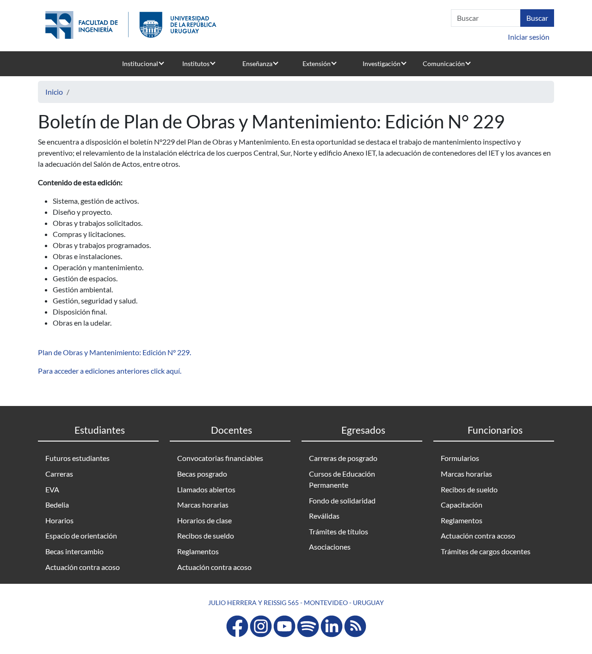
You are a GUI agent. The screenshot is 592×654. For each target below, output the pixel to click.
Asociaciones (330, 546)
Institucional (140, 63)
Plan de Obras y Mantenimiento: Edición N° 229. (114, 352)
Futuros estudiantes (77, 458)
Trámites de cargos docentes (485, 551)
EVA (52, 489)
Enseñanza (257, 63)
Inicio (54, 91)
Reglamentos (198, 551)
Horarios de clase (204, 520)
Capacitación (461, 504)
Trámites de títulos (338, 531)
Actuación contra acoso (82, 567)
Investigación (382, 63)
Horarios (59, 520)
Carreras (59, 473)
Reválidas (324, 515)
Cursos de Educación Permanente (342, 479)
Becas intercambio (74, 551)
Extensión (316, 63)
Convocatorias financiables (220, 458)
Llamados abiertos (206, 489)
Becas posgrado (202, 473)
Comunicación (444, 63)
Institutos (196, 63)
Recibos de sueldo (205, 535)
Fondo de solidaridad (342, 500)
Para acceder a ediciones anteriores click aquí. (110, 370)
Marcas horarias (202, 504)
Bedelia (57, 504)
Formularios (460, 458)
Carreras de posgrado (343, 458)
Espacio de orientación (81, 535)
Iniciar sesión (528, 36)
